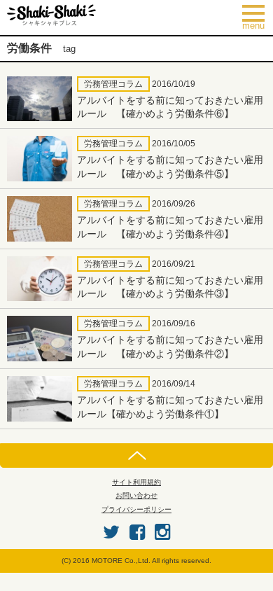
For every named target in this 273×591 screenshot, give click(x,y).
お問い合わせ (136, 495)
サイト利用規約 (136, 482)
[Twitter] (111, 532)
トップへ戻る (136, 455)
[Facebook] (137, 532)
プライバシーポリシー (137, 509)
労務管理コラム (113, 84)
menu (257, 17)
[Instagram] (162, 532)
